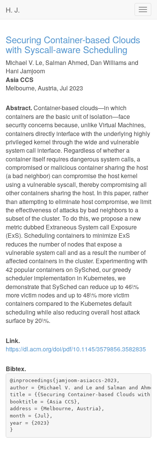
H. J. (13, 9)
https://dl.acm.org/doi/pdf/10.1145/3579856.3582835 (76, 349)
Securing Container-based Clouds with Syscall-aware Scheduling (73, 44)
